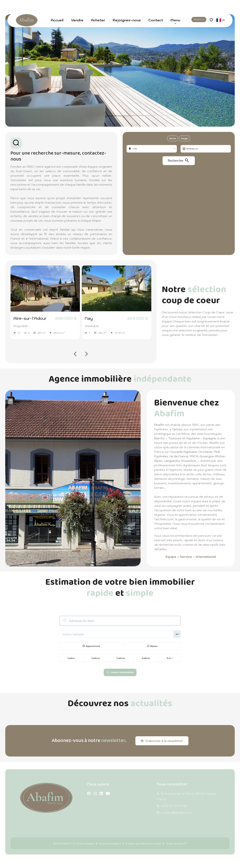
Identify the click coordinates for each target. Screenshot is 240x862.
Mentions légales (84, 843)
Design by (176, 843)
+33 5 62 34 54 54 (173, 806)
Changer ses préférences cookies (143, 843)
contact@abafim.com (176, 812)
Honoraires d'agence (109, 843)
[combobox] (152, 149)
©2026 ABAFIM (62, 843)
